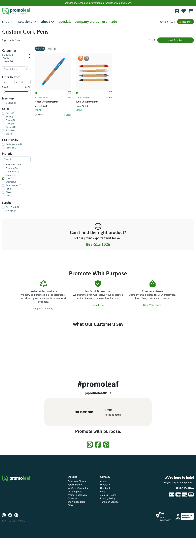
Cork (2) (9, 178)
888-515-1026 (167, 21)
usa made (109, 22)
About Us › (98, 305)
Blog (102, 491)
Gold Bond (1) (12, 207)
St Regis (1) (11, 210)
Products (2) (8, 55)
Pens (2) (8, 61)
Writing (6, 58)
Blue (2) (9, 116)
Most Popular (174, 40)
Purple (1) (10, 130)
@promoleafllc (96, 393)
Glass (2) (10, 192)
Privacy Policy (108, 498)
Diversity (105, 484)
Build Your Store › (153, 305)
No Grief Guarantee (98, 291)
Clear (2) (10, 123)
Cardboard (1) (12, 171)
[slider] (3, 91)
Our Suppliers (74, 491)
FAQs (70, 505)
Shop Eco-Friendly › (44, 308)
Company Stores (152, 291)
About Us (105, 481)
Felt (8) (9, 189)
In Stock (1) (11, 103)
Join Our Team (108, 494)
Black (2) (10, 113)
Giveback (105, 488)
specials (65, 22)
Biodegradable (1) (14, 144)
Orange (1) (11, 127)
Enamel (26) (11, 182)
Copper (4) (11, 175)
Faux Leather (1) (13, 185)
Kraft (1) (9, 195)
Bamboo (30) (12, 168)
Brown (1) (10, 120)
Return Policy (74, 484)
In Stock (67, 115)
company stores (87, 22)
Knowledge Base (76, 501)
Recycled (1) (11, 147)
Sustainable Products (43, 291)
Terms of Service (109, 501)
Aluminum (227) (13, 164)
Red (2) (9, 134)
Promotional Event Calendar (77, 496)
